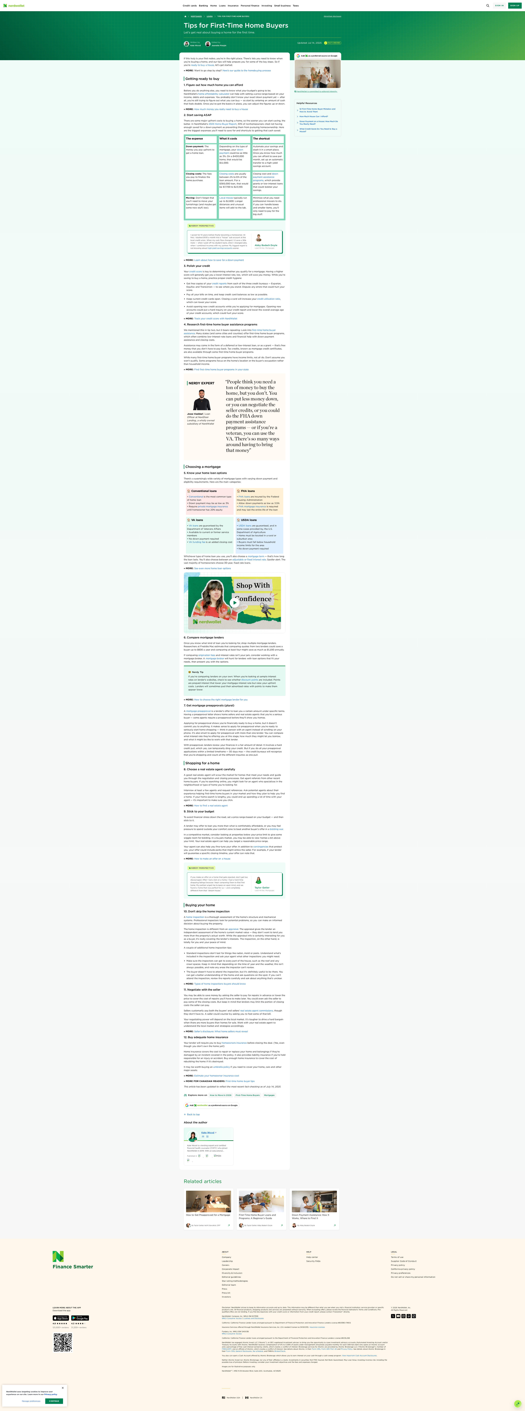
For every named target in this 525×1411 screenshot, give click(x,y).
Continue (54, 1401)
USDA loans (245, 525)
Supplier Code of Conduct (404, 1261)
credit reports (219, 283)
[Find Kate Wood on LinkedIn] (207, 1136)
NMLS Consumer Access (232, 1318)
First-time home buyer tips (240, 1081)
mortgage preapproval (198, 711)
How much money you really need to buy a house (221, 109)
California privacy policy (403, 1269)
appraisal (233, 929)
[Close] (63, 1388)
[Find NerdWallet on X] (393, 1316)
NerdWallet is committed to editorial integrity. (317, 91)
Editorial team (229, 1285)
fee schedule (258, 1351)
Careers (225, 1265)
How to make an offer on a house (212, 858)
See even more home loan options (212, 568)
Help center (312, 1257)
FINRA (224, 1349)
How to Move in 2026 (220, 1095)
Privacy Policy (346, 1349)
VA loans (193, 525)
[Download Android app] (80, 1318)
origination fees (206, 655)
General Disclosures (244, 1351)
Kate (207, 1132)
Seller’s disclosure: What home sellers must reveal (221, 1031)
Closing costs (226, 173)
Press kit (226, 1293)
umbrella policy (221, 1067)
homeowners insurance (234, 1043)
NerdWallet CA (256, 1398)
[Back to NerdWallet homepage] (185, 16)
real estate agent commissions (256, 1010)
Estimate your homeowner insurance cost (216, 1075)
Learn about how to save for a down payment (219, 260)
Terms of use (397, 1257)
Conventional (196, 496)
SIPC (230, 1349)
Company (226, 1257)
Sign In (499, 6)
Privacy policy (398, 1265)
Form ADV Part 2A (329, 1349)
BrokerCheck (280, 1351)
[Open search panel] (488, 6)
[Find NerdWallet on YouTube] (398, 1316)
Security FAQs (313, 1261)
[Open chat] (518, 1404)
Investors (226, 1297)
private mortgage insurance (213, 506)
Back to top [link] (193, 1114)
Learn (209, 16)
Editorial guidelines (231, 1277)
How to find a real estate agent (211, 805)
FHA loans (244, 496)
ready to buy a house (202, 65)
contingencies (260, 846)
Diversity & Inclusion (232, 1273)
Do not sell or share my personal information (413, 1277)
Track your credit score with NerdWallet (215, 318)
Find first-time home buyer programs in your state (221, 369)
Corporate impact (230, 1269)
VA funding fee (197, 542)
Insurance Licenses (317, 1327)
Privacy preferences (401, 1273)
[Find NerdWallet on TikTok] (414, 1316)
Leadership (227, 1261)
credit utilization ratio (268, 299)
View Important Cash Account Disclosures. (359, 1356)
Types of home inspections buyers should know (220, 984)
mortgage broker (215, 658)
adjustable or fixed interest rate (249, 559)
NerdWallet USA (233, 1398)
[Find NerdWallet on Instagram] (403, 1316)
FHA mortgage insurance (252, 506)
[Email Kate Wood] (203, 1136)
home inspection (195, 917)
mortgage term (256, 556)
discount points (249, 679)
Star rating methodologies (235, 1281)
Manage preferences (31, 1401)
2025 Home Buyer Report (223, 124)
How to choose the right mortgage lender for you (221, 699)
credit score (195, 271)
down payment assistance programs (265, 177)
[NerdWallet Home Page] (13, 5)
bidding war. (277, 829)
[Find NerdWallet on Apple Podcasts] (409, 1316)
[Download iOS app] (61, 1318)
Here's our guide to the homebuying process (247, 70)
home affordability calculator (213, 94)
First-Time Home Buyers (248, 1095)
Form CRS (316, 1349)
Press (224, 1289)
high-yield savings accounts (220, 248)
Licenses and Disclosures (253, 1318)
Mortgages (196, 16)
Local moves (226, 198)
